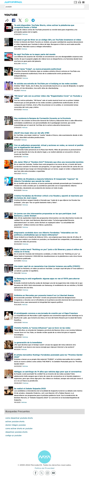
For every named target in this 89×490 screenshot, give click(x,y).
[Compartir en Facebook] (13, 20)
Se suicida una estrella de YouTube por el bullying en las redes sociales (45, 84)
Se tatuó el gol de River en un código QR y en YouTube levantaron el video (47, 40)
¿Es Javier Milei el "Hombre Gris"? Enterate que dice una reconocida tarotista (48, 162)
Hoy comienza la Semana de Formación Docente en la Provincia (42, 118)
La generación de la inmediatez (28, 342)
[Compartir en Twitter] (20, 20)
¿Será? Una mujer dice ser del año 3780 (31, 133)
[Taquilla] (75, 2)
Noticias (25, 34)
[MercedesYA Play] (79, 2)
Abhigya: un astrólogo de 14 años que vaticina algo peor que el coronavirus (47, 372)
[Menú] (83, 2)
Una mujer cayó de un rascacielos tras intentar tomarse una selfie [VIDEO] (47, 266)
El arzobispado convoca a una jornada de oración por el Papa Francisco (46, 313)
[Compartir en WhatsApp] (26, 20)
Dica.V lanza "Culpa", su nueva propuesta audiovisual (37, 69)
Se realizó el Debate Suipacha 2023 (30, 389)
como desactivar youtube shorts (19, 418)
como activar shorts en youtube (18, 428)
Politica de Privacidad (44, 468)
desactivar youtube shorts (16, 432)
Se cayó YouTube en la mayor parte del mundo (34, 54)
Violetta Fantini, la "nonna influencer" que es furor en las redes (42, 328)
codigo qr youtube (13, 435)
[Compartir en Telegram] (33, 20)
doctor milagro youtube (15, 425)
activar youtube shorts (14, 421)
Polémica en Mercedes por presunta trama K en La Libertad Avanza (44, 295)
